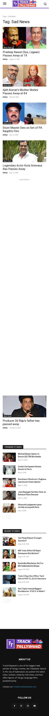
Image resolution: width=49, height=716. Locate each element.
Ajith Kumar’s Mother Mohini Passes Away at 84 (20, 91)
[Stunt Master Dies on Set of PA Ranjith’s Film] (24, 113)
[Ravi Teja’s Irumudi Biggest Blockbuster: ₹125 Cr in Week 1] (9, 592)
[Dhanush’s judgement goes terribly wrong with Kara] (9, 508)
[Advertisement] (24, 286)
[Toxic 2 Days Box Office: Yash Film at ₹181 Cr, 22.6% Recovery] (9, 579)
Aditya (5, 59)
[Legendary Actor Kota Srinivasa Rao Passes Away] (24, 151)
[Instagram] (27, 706)
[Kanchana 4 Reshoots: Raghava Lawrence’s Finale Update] (9, 482)
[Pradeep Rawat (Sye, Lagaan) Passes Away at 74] (24, 38)
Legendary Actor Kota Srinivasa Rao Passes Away (22, 167)
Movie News (8, 47)
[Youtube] (34, 706)
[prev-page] (4, 517)
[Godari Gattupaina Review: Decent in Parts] (9, 469)
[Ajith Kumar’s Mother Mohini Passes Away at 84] (24, 76)
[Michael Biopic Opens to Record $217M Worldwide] (9, 457)
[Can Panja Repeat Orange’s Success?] (9, 541)
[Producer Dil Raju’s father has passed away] (24, 406)
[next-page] (8, 517)
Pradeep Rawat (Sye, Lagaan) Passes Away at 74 (21, 53)
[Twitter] (21, 706)
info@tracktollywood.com (24, 686)
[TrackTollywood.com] (24, 644)
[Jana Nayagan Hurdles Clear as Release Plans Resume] (9, 495)
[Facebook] (14, 706)
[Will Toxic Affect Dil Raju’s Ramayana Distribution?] (9, 553)
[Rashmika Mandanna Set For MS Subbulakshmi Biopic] (9, 566)
